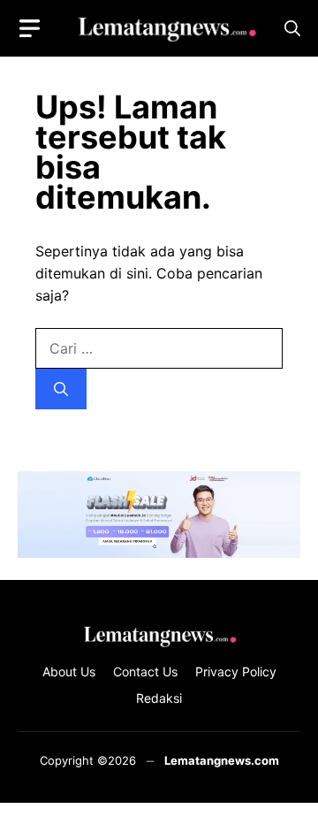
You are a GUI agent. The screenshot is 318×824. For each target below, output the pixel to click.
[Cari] (61, 389)
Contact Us (145, 671)
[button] (292, 29)
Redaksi (159, 698)
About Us (68, 671)
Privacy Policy (235, 671)
